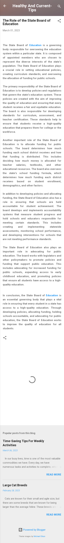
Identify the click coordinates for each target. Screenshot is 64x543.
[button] (59, 21)
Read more (53, 474)
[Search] (59, 7)
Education (35, 45)
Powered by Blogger (34, 529)
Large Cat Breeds (15, 485)
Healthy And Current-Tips (32, 7)
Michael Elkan (39, 536)
